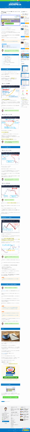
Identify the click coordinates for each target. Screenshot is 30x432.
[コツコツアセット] (15, 4)
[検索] (28, 1)
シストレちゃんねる (4, 416)
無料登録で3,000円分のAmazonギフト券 (10, 377)
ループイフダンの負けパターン (24, 101)
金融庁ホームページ (13, 419)
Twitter (11, 410)
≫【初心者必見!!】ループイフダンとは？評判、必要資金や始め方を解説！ (10, 41)
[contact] (6, 423)
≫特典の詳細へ (22, 23)
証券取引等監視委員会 (13, 422)
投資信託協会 (12, 423)
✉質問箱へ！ (12, 415)
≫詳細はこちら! (22, 61)
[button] (0, 213)
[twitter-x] (27, 1)
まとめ (4, 63)
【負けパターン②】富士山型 (7, 60)
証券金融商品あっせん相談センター (14, 424)
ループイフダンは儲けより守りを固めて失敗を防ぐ (9, 62)
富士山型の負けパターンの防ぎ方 (7, 61)
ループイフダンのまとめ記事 (7, 64)
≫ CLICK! (18, 0)
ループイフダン (6, 13)
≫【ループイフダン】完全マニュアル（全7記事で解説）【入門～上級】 (9, 308)
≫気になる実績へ (27, 23)
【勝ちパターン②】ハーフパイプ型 (25, 100)
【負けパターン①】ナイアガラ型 (8, 59)
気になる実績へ (27, 48)
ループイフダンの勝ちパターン (7, 56)
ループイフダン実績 (4, 353)
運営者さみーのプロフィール (5, 421)
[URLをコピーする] (0, 218)
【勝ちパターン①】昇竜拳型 (7, 57)
